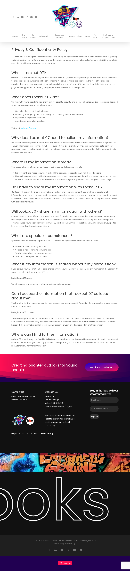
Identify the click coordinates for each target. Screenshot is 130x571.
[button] (101, 367)
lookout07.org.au (28, 128)
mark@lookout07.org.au (61, 406)
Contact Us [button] (32, 433)
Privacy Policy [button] (47, 433)
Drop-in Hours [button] (17, 433)
